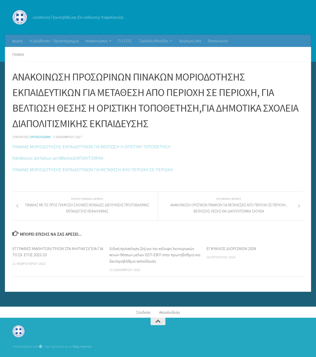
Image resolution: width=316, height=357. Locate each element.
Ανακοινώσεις (97, 40)
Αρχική (17, 40)
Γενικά (18, 54)
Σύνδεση (143, 312)
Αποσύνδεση (169, 312)
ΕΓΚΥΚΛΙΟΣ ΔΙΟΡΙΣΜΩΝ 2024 (231, 248)
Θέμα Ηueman (82, 346)
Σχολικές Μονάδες (153, 40)
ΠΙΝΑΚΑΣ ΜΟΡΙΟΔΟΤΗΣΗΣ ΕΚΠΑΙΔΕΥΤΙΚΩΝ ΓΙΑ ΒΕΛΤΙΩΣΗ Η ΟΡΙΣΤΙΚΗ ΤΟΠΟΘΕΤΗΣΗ (91, 146)
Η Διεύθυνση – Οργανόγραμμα (54, 40)
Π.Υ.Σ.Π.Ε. (125, 40)
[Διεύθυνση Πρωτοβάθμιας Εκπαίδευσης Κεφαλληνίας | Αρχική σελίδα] (19, 17)
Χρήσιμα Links (190, 40)
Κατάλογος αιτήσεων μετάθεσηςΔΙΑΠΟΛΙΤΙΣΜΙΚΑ (57, 158)
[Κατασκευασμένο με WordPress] (40, 346)
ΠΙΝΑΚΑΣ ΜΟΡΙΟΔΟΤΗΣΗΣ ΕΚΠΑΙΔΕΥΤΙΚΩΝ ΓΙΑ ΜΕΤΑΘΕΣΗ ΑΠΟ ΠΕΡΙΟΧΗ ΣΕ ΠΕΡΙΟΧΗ (92, 169)
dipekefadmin (40, 137)
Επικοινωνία (218, 40)
